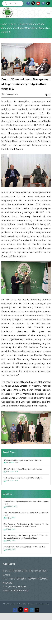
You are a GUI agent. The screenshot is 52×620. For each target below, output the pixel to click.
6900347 (43, 579)
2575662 (21, 579)
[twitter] (20, 609)
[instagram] (32, 610)
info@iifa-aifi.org (19, 591)
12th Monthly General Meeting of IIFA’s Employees (23, 478)
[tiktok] (37, 610)
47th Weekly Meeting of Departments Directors (23, 469)
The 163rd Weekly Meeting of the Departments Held (24, 547)
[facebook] (15, 610)
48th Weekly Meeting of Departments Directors (23, 460)
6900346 (32, 579)
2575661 (22, 587)
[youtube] (26, 610)
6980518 (7, 583)
